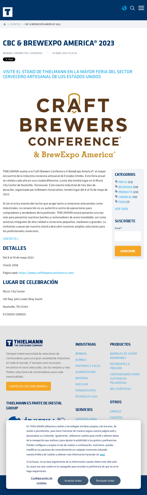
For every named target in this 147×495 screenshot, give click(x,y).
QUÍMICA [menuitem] (81, 360)
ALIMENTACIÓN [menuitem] (85, 372)
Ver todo (121, 209)
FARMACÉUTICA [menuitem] (85, 390)
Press (125, 182)
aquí (102, 454)
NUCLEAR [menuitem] (81, 384)
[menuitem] (132, 8)
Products (128, 192)
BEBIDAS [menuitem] (81, 353)
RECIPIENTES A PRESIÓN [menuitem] (120, 366)
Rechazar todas (105, 480)
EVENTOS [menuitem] (116, 417)
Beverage (128, 187)
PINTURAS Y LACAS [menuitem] (87, 366)
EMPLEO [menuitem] (115, 411)
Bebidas (8, 53)
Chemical (127, 197)
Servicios (36, 53)
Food (124, 202)
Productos (21, 53)
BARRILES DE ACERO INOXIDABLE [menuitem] (123, 355)
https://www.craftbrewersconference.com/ (46, 273)
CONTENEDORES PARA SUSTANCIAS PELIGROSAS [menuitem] (125, 378)
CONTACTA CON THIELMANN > (28, 386)
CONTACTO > (11, 238)
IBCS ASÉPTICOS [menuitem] (120, 389)
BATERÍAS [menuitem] (81, 378)
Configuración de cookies (41, 480)
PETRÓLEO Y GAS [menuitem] (86, 396)
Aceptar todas (73, 480)
